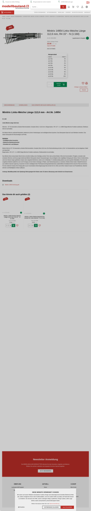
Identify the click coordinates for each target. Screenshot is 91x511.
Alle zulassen (67, 507)
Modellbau (61, 12)
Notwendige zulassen (51, 507)
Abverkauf (87, 12)
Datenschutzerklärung (54, 503)
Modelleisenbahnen (39, 12)
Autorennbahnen (52, 12)
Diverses (68, 12)
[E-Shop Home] (15, 7)
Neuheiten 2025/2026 (77, 12)
